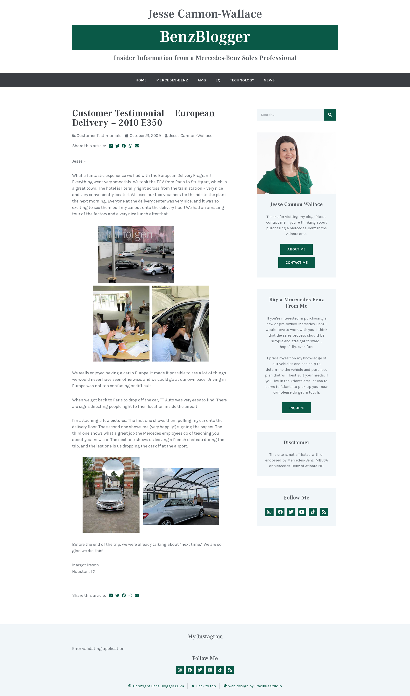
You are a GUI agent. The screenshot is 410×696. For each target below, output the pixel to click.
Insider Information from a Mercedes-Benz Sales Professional (205, 57)
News (269, 80)
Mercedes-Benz (172, 80)
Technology (242, 80)
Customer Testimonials (99, 135)
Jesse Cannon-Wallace (205, 14)
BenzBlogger (205, 36)
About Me (296, 249)
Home (141, 80)
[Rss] (324, 512)
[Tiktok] (313, 512)
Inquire (296, 407)
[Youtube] (302, 512)
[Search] (330, 115)
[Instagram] (269, 512)
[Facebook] (280, 512)
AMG (202, 80)
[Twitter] (291, 512)
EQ (217, 80)
